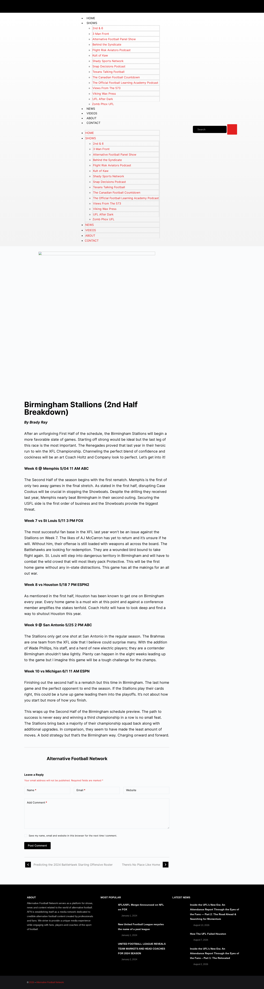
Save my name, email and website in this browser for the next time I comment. (73, 835)
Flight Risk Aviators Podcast (111, 50)
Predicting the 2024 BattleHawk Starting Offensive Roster (73, 864)
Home (91, 18)
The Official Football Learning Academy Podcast (125, 82)
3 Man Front (100, 33)
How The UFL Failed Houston (208, 933)
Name (31, 790)
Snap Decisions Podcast (108, 66)
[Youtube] (224, 5)
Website (131, 790)
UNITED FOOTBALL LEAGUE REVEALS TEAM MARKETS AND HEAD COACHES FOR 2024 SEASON (142, 948)
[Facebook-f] (202, 5)
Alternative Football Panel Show (114, 39)
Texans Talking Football (108, 71)
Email (81, 790)
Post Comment (37, 845)
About (91, 118)
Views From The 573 (106, 88)
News (91, 108)
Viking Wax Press (104, 93)
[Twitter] (213, 5)
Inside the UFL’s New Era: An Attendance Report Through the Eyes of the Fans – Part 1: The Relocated (214, 953)
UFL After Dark (102, 99)
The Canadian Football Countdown (116, 77)
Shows (92, 23)
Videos (92, 113)
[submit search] (232, 129)
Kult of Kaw (100, 55)
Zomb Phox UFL (103, 104)
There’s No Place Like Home (141, 864)
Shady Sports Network (108, 61)
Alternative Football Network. (50, 982)
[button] (119, 127)
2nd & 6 (97, 28)
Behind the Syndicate (106, 44)
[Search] (210, 129)
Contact (93, 123)
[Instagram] (235, 5)
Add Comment (37, 802)
